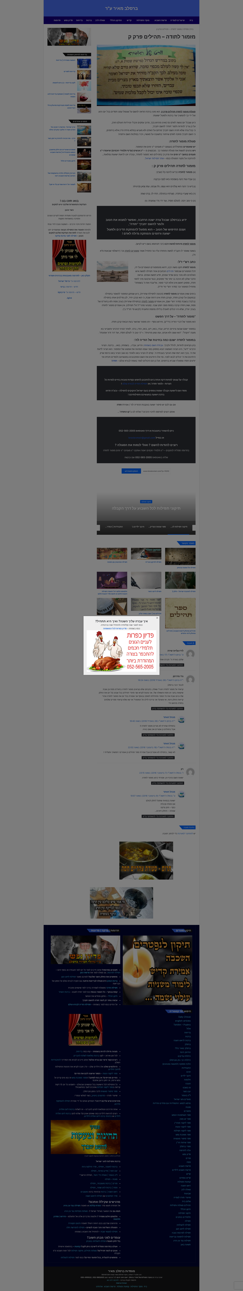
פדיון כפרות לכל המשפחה (115, 628)
